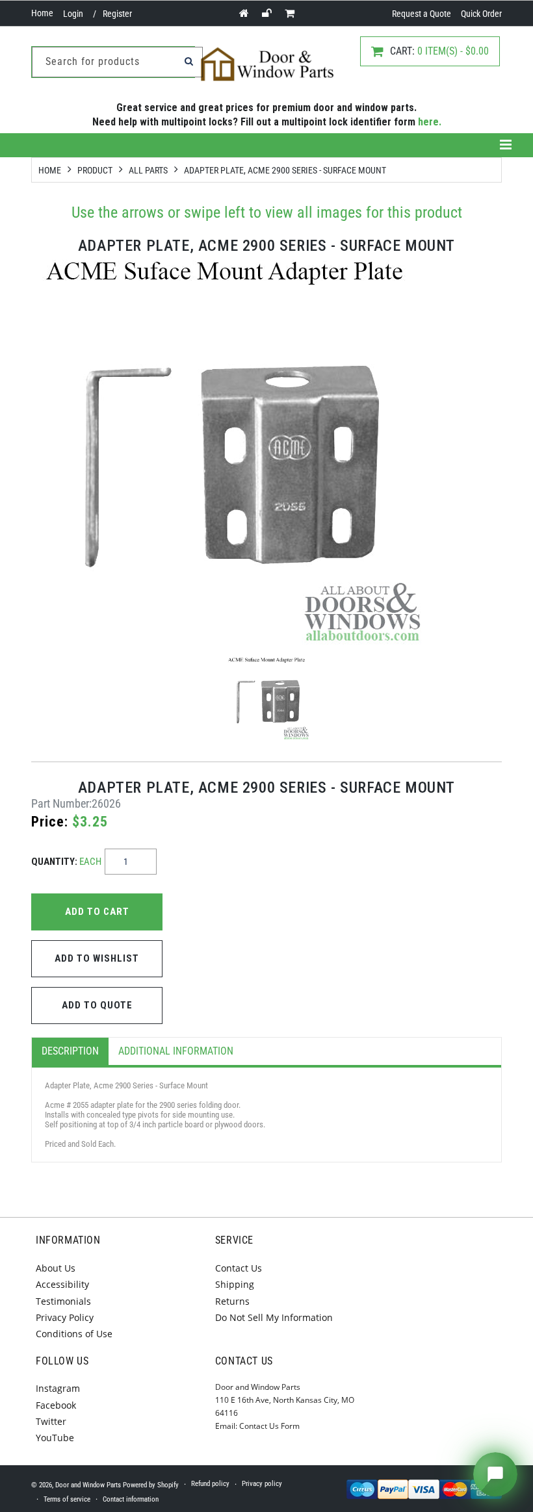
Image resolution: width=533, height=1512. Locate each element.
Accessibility (62, 1284)
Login (73, 13)
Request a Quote (421, 13)
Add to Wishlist (97, 958)
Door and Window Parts (88, 1485)
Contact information (131, 1499)
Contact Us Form (269, 1425)
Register (117, 13)
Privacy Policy (65, 1317)
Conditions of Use (74, 1333)
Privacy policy (262, 1484)
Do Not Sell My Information (274, 1317)
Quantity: (66, 861)
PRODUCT (94, 170)
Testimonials (63, 1301)
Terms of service (67, 1499)
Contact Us (238, 1268)
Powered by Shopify (151, 1485)
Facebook (56, 1405)
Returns (232, 1301)
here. (429, 122)
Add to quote (97, 1005)
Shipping (234, 1284)
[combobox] (117, 62)
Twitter (51, 1421)
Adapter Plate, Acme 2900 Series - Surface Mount (285, 170)
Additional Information (175, 1051)
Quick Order (481, 13)
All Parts (148, 170)
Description (70, 1051)
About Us (55, 1268)
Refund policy (210, 1484)
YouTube (55, 1437)
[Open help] (495, 1474)
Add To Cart (97, 911)
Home (42, 13)
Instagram (58, 1388)
